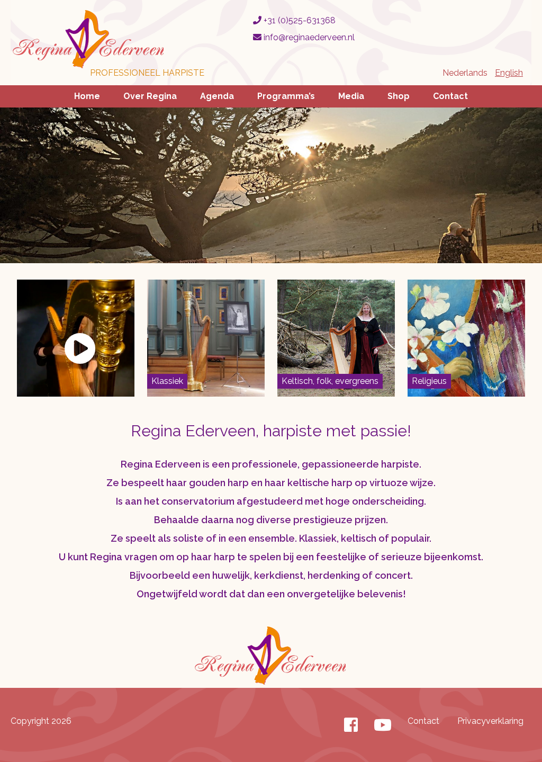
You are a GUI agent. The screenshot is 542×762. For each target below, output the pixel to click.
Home (87, 96)
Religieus (429, 381)
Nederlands (464, 73)
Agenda (217, 96)
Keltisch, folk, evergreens (330, 381)
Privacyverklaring (490, 721)
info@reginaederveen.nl (308, 37)
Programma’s (286, 96)
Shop (398, 96)
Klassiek (167, 381)
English (509, 73)
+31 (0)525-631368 (298, 20)
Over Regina (150, 96)
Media (351, 96)
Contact (450, 96)
